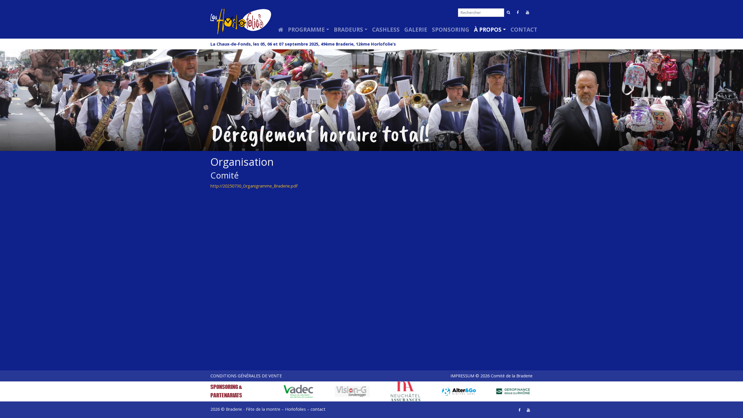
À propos (488, 29)
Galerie (415, 29)
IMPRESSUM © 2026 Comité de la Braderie (491, 376)
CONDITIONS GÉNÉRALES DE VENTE (246, 376)
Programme (306, 29)
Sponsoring (450, 29)
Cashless (386, 29)
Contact (524, 29)
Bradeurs (348, 29)
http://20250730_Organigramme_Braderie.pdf (253, 186)
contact (318, 409)
